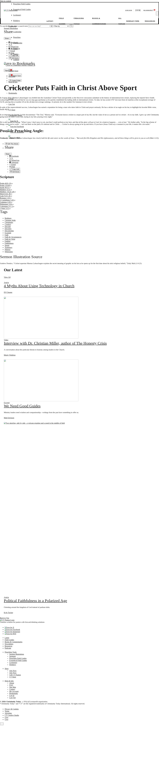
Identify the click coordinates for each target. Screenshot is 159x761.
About (11, 683)
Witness (7, 250)
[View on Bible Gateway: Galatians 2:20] (11, 202)
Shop (6, 669)
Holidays (16, 21)
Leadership (17, 32)
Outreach (16, 48)
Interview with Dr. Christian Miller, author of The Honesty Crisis (55, 343)
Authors (16, 60)
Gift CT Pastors (15, 675)
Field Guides (9, 640)
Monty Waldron (9, 355)
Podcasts (8, 648)
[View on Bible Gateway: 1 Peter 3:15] (9, 208)
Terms (7, 711)
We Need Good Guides (22, 406)
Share (8, 154)
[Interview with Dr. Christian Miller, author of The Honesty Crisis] (41, 338)
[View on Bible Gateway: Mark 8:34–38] (11, 194)
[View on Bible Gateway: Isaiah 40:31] (10, 188)
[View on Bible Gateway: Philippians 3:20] (13, 204)
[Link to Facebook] (16, 127)
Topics (15, 54)
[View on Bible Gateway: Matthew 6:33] (11, 190)
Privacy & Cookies (12, 709)
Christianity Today (15, 115)
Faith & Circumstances (13, 237)
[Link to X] (13, 121)
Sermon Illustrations (16, 654)
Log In (11, 99)
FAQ (11, 685)
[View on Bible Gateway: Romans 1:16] (10, 198)
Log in (138, 10)
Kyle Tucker (8, 613)
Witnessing (9, 252)
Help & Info (12, 82)
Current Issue (13, 71)
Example (8, 233)
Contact (12, 689)
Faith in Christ (10, 239)
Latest (50, 21)
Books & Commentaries (13, 642)
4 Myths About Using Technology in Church (39, 286)
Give (6, 717)
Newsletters (132, 21)
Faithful (7, 241)
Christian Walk (10, 220)
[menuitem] (84, 156)
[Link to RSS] (14, 138)
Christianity (9, 222)
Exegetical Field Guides (18, 660)
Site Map (12, 687)
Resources (150, 21)
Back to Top (4, 618)
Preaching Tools (11, 652)
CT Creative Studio (12, 715)
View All (7, 277)
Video (6, 340)
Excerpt (7, 403)
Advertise (8, 713)
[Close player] (2, 723)
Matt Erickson (9, 418)
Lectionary (13, 663)
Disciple (8, 227)
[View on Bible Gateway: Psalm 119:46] (11, 185)
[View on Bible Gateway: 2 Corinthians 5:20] (14, 200)
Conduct (8, 224)
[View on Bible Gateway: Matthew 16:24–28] (15, 192)
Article (6, 283)
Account (11, 88)
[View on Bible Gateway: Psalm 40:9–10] (12, 183)
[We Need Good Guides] (41, 401)
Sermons (12, 656)
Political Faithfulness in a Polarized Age (35, 600)
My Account (14, 691)
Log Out (11, 104)
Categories (12, 26)
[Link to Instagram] (16, 132)
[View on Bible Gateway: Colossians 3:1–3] (13, 206)
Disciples (8, 229)
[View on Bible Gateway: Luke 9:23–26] (11, 196)
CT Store (11, 110)
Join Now (128, 10)
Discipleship (17, 43)
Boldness (8, 218)
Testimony (8, 247)
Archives (11, 76)
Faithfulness (9, 243)
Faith (6, 235)
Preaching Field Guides (18, 658)
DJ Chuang (8, 292)
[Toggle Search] (157, 13)
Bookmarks (12, 93)
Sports (7, 245)
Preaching (16, 37)
